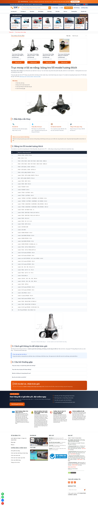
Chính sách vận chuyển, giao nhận (18, 457)
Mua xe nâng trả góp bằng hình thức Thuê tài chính (40, 412)
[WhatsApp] (2, 497)
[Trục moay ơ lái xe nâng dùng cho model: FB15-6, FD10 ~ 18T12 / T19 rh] (18, 45)
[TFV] (15, 7)
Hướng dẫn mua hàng (15, 450)
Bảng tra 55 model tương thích (23, 84)
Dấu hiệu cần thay (20, 82)
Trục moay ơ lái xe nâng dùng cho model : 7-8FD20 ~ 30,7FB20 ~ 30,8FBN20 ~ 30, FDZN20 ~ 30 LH (33, 55)
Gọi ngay (56, 7)
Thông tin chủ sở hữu (15, 462)
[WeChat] (2, 494)
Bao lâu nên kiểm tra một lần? (19, 377)
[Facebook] (76, 4)
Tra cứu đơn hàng (63, 4)
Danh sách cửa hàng (37, 4)
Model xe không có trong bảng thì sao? (21, 373)
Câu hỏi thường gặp (20, 88)
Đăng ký (12, 444)
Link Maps (72, 449)
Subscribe (84, 489)
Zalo (62, 7)
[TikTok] (79, 4)
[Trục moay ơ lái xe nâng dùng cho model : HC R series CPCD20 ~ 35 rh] (49, 45)
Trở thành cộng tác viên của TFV (21, 412)
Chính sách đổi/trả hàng (16, 460)
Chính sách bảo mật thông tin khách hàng (19, 453)
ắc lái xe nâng (30, 76)
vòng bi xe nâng (37, 76)
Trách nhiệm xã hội (78, 411)
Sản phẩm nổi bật (17, 15)
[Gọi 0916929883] (2, 503)
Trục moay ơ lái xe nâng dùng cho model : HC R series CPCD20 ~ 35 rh (48, 55)
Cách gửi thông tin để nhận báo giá (24, 86)
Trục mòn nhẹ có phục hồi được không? (21, 369)
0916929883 (72, 4)
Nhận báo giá (69, 7)
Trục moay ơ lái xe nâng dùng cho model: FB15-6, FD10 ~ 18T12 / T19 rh (18, 55)
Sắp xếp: (68, 35)
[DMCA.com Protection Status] (72, 472)
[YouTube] (78, 4)
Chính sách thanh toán (15, 455)
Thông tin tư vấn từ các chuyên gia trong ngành (59, 412)
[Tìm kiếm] (49, 7)
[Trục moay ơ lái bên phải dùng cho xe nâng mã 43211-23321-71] (64, 45)
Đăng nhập (85, 7)
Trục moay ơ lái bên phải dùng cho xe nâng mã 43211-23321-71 (64, 55)
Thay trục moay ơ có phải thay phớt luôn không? (23, 365)
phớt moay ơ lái (23, 76)
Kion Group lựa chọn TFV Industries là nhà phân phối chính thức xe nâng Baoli (58, 439)
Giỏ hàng (77, 7)
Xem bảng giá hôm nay (17, 404)
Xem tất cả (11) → (83, 15)
